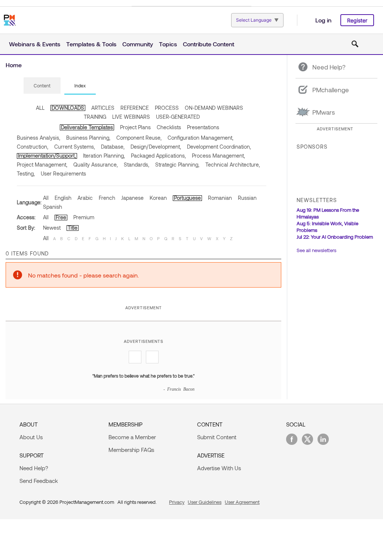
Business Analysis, (38, 137)
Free (61, 217)
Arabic (85, 198)
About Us (31, 437)
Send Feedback (38, 480)
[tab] (42, 85)
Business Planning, (88, 137)
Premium (83, 217)
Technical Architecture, (232, 164)
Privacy (176, 502)
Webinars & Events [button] (34, 43)
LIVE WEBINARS (131, 117)
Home (14, 64)
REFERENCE (134, 108)
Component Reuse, (139, 137)
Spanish (52, 207)
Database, (113, 146)
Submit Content (216, 437)
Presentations (203, 127)
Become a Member (132, 437)
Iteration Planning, (104, 155)
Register (357, 20)
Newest (52, 227)
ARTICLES (102, 108)
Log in (323, 20)
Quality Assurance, (95, 164)
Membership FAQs (131, 449)
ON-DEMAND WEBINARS (214, 108)
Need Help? (33, 468)
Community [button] (137, 43)
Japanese (132, 198)
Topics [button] (168, 43)
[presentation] (42, 86)
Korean (158, 198)
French (107, 198)
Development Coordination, (219, 146)
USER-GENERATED (178, 117)
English (63, 198)
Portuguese (187, 198)
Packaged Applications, (158, 155)
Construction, (32, 146)
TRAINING (95, 117)
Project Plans (135, 127)
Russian (247, 198)
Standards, (136, 164)
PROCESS (167, 108)
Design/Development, (156, 146)
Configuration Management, (200, 137)
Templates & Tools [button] (91, 43)
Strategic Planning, (177, 164)
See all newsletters (316, 250)
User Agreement (242, 502)
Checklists (169, 127)
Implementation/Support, (47, 155)
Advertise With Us (219, 468)
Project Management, (42, 164)
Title (72, 227)
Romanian (220, 198)
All (46, 198)
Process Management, (218, 155)
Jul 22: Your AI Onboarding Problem (335, 237)
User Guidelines (204, 502)
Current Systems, (74, 146)
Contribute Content (208, 43)
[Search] (355, 44)
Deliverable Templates (87, 127)
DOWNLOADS (68, 108)
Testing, (26, 173)
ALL (40, 108)
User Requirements (63, 173)
